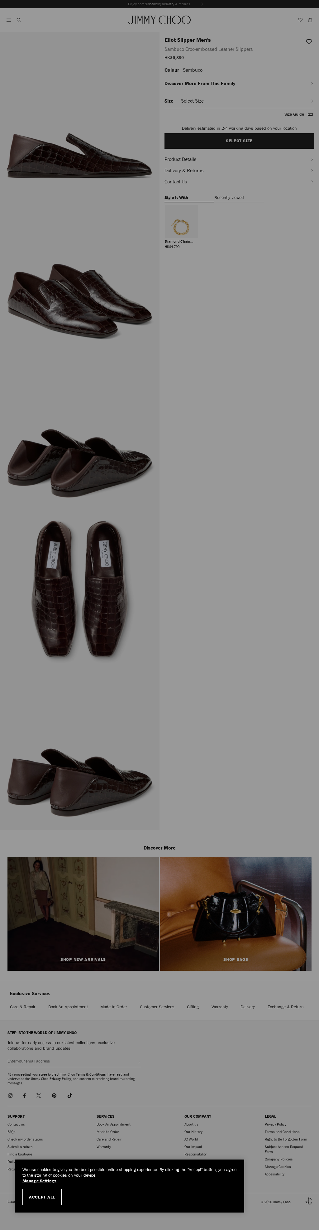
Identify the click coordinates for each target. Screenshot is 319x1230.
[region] (129, 1186)
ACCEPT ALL (42, 1197)
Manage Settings (39, 1181)
